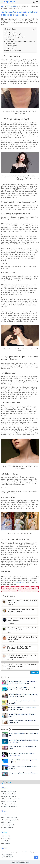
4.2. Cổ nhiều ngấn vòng (11, 45)
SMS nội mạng (6, 838)
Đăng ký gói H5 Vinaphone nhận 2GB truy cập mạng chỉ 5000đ (22, 722)
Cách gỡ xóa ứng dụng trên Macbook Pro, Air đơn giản (23, 774)
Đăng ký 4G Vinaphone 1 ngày (11, 799)
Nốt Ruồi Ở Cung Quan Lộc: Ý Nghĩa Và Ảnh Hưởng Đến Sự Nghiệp (22, 665)
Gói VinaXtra (6, 841)
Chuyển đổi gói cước (8, 825)
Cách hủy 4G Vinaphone (9, 817)
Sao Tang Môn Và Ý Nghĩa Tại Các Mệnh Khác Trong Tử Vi (21, 620)
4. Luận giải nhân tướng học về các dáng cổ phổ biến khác (19, 41)
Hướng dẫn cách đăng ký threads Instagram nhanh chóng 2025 (21, 754)
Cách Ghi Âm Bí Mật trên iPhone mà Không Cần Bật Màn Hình (22, 767)
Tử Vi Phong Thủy (11, 6)
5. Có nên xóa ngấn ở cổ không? (12, 50)
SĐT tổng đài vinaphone (9, 806)
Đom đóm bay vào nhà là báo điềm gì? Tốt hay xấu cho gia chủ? (22, 629)
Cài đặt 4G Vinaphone (8, 794)
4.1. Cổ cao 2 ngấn (10, 43)
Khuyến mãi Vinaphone (9, 791)
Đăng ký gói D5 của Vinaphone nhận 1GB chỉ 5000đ (21, 715)
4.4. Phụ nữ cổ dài (10, 48)
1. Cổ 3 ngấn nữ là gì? (10, 32)
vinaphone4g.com (19, 582)
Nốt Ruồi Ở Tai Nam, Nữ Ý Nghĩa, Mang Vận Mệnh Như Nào (22, 638)
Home (3, 6)
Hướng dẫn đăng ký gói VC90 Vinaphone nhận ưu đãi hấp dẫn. (23, 702)
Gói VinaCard (6, 843)
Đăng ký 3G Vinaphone (9, 801)
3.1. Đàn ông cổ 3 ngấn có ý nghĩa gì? (14, 38)
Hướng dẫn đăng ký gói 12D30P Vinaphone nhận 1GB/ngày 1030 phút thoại (22, 695)
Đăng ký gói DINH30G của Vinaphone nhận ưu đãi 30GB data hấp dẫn (22, 708)
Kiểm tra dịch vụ (7, 822)
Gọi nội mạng (6, 836)
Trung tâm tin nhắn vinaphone (11, 804)
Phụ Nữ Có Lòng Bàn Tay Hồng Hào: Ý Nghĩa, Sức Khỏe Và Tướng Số (20, 647)
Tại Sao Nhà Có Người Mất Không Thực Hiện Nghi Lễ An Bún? (21, 611)
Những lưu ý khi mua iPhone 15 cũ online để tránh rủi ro (23, 734)
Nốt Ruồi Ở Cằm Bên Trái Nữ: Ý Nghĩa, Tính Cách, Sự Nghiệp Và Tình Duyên (21, 656)
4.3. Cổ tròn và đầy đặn (11, 47)
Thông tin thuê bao (7, 827)
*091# (4, 815)
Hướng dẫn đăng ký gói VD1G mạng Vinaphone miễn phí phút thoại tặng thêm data (22, 682)
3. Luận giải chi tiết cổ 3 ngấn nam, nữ (14, 36)
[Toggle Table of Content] (33, 29)
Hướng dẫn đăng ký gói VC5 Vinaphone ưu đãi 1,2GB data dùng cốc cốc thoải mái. (22, 689)
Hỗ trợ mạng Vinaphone (9, 796)
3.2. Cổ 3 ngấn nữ (10, 39)
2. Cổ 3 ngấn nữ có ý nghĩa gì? (12, 34)
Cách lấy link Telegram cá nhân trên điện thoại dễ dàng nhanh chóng (23, 741)
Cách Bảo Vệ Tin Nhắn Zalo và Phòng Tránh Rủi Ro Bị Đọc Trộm (22, 761)
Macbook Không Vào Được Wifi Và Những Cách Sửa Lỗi (22, 748)
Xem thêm (34, 672)
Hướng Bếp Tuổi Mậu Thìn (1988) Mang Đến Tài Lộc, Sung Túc (22, 602)
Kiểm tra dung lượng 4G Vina (10, 820)
